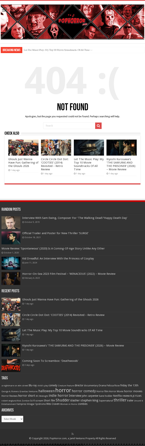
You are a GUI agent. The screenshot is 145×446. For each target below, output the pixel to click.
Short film (49, 400)
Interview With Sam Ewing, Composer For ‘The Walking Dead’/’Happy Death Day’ (74, 218)
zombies (82, 403)
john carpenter (90, 395)
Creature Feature (66, 385)
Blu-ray (33, 385)
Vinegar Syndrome (36, 404)
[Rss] (72, 434)
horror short (26, 395)
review (126, 395)
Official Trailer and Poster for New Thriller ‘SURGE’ (55, 233)
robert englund (9, 400)
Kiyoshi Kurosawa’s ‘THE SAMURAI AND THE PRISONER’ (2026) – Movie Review (120, 164)
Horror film (102, 391)
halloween (46, 391)
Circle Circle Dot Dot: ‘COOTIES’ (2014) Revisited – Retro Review (55, 164)
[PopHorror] (72, 21)
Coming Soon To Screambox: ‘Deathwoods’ (50, 361)
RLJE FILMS (136, 395)
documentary (91, 385)
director (79, 385)
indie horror (58, 395)
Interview (75, 395)
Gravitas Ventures (28, 391)
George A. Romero (10, 391)
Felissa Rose (113, 385)
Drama (102, 385)
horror (63, 390)
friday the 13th (129, 385)
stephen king (89, 400)
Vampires (21, 404)
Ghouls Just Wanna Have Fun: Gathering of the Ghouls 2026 (23, 162)
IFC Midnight (42, 396)
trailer (130, 400)
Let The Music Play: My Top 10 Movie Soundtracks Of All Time (56, 50)
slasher (75, 400)
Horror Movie (116, 391)
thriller (119, 399)
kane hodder (106, 396)
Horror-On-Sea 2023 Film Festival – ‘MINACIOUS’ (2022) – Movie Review (68, 273)
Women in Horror (68, 404)
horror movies (133, 391)
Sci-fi (32, 400)
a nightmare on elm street (15, 385)
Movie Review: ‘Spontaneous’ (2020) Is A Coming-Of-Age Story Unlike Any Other (53, 248)
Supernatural (106, 400)
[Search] (98, 126)
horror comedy (84, 391)
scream (39, 400)
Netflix (117, 395)
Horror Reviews (10, 396)
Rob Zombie (23, 401)
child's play (42, 385)
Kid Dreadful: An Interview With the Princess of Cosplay (58, 258)
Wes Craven (53, 403)
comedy (53, 385)
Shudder (63, 400)
